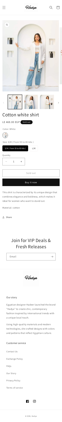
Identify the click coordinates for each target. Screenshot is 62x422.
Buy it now (31, 182)
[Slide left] (3, 102)
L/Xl (34, 147)
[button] (3, 7)
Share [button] (9, 217)
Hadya (34, 416)
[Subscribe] (51, 256)
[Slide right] (58, 102)
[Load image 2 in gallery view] (31, 102)
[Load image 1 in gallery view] (15, 102)
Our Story (11, 373)
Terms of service (14, 387)
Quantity (6, 155)
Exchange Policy (14, 358)
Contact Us (12, 351)
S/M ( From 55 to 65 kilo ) (15, 147)
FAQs (8, 366)
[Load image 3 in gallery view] (47, 102)
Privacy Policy (13, 380)
